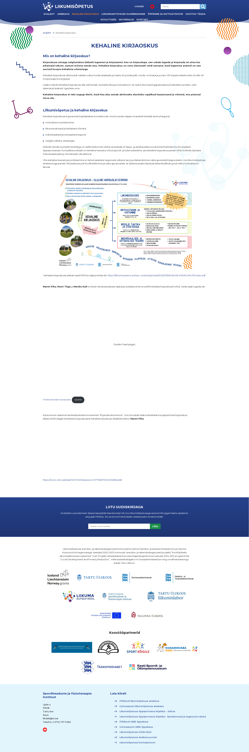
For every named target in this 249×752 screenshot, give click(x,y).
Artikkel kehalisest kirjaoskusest (56, 400)
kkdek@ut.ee (50, 718)
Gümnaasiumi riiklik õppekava (136, 727)
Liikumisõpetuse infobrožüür (135, 732)
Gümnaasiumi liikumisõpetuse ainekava (141, 706)
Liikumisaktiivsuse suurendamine (123, 14)
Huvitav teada (195, 14)
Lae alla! (78, 400)
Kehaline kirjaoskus (85, 14)
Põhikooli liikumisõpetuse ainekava (139, 701)
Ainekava (63, 14)
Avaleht (49, 14)
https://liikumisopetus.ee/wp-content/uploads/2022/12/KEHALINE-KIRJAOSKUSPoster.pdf (156, 275)
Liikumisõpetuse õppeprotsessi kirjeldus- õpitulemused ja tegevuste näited (162, 716)
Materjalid (126, 19)
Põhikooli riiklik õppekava (133, 721)
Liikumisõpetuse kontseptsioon (137, 742)
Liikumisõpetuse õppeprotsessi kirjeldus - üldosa (147, 711)
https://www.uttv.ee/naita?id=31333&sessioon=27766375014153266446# (82, 479)
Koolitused (108, 19)
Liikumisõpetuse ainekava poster (138, 737)
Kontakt (142, 19)
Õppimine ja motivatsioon (165, 14)
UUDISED (139, 6)
